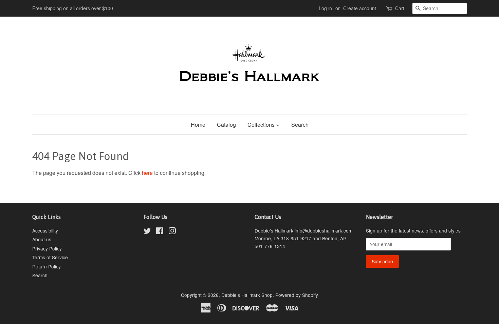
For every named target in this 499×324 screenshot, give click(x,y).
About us (41, 239)
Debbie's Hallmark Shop (247, 294)
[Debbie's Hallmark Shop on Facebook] (160, 231)
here (147, 173)
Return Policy (46, 266)
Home (198, 124)
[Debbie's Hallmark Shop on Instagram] (172, 231)
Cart (399, 8)
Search (300, 124)
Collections (261, 124)
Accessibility (45, 230)
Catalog (226, 124)
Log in (325, 8)
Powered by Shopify (296, 294)
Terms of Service (50, 257)
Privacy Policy (47, 248)
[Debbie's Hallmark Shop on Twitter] (147, 231)
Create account (359, 8)
